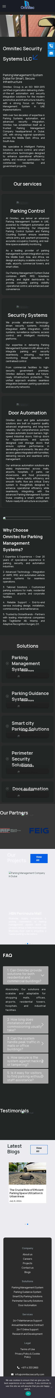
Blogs (27, 1272)
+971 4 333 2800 (29, 1367)
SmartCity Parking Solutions (27, 1296)
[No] (51, 1387)
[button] (25, 943)
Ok (28, 1393)
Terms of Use (27, 1349)
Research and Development (27, 1333)
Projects (27, 1263)
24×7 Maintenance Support (27, 1320)
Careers (27, 1258)
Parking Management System (27, 1287)
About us (27, 1254)
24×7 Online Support (27, 1329)
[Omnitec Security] (27, 4)
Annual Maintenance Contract (28, 1325)
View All (39, 858)
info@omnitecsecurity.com (29, 1374)
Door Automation (27, 1305)
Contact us (28, 1267)
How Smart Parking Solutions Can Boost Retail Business (27, 1191)
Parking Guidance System (27, 1292)
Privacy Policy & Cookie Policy (27, 1355)
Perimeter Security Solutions (27, 1300)
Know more (27, 670)
